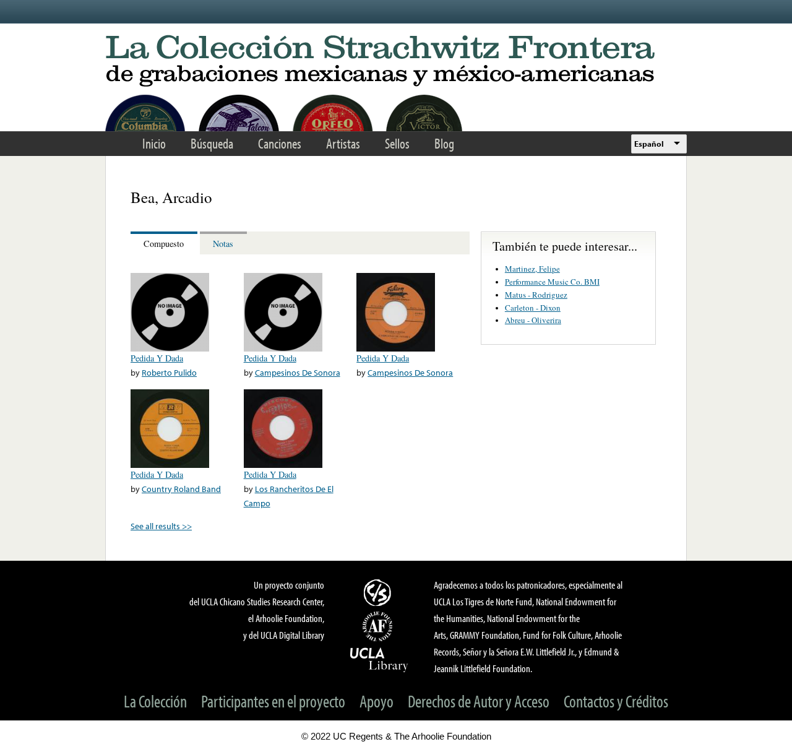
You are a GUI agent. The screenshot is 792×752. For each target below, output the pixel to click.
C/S (379, 592)
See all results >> (161, 526)
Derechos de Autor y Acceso (478, 701)
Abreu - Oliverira (533, 320)
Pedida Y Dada (157, 358)
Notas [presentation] (223, 243)
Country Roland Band (181, 489)
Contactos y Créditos (616, 701)
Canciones (279, 143)
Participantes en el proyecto (273, 701)
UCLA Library (379, 659)
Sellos (397, 143)
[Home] (396, 62)
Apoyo (376, 701)
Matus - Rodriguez (536, 294)
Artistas (343, 143)
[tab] (165, 242)
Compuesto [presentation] (164, 243)
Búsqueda (212, 143)
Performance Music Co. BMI (552, 281)
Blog (444, 143)
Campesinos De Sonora (297, 372)
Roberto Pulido (169, 372)
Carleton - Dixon (533, 307)
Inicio (154, 143)
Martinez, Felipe (532, 268)
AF (379, 626)
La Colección (155, 701)
